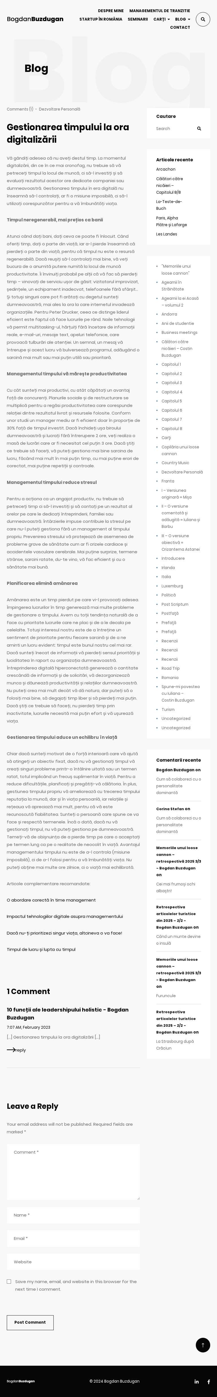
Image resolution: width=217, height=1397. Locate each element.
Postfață (170, 613)
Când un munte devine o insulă (178, 940)
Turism (168, 709)
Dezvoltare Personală (59, 109)
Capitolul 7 (172, 419)
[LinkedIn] (197, 1382)
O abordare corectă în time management (51, 900)
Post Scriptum (175, 604)
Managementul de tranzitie (159, 11)
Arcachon (165, 169)
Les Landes (166, 234)
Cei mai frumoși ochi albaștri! (175, 888)
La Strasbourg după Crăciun (175, 1045)
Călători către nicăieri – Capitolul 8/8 (169, 185)
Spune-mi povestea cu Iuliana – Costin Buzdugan (181, 693)
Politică (169, 595)
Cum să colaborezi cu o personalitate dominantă (178, 786)
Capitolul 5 (172, 401)
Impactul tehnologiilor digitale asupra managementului (65, 916)
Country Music (175, 463)
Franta (168, 481)
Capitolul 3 (172, 382)
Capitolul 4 (172, 392)
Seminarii (138, 19)
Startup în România (100, 19)
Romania (170, 677)
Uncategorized (176, 718)
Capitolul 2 (172, 373)
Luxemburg (172, 586)
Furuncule (166, 996)
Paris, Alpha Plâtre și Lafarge (171, 221)
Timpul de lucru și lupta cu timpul (41, 949)
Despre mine (111, 11)
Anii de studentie (178, 323)
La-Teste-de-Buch (169, 205)
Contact (180, 27)
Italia (166, 576)
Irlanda (168, 567)
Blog (180, 19)
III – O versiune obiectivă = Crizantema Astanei (181, 542)
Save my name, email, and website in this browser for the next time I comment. (76, 1285)
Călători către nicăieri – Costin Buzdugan (177, 348)
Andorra (169, 314)
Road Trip (171, 668)
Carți (159, 19)
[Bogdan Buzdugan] (35, 19)
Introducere (173, 558)
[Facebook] (208, 1382)
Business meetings (180, 332)
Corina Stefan (170, 809)
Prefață (169, 622)
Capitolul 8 (172, 428)
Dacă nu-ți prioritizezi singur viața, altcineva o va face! (64, 933)
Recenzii (170, 641)
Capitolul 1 (171, 364)
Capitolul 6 (172, 410)
